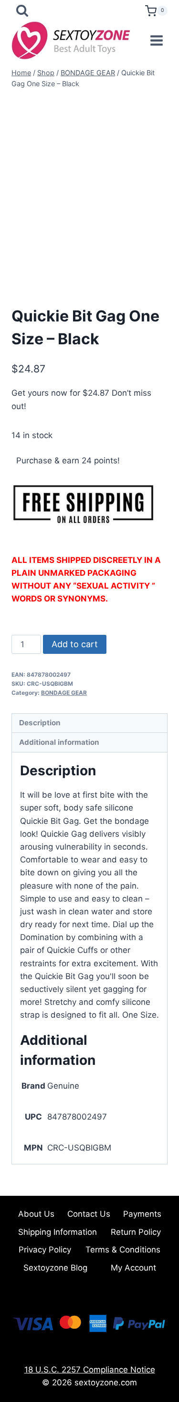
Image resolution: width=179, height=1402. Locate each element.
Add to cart (75, 644)
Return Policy (136, 1232)
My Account (133, 1267)
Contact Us (88, 1214)
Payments (142, 1214)
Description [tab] (40, 722)
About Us (36, 1214)
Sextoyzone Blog (55, 1267)
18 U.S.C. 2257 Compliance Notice (89, 1369)
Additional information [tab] (59, 742)
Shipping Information (57, 1232)
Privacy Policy (45, 1249)
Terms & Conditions (122, 1249)
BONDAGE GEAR (64, 692)
